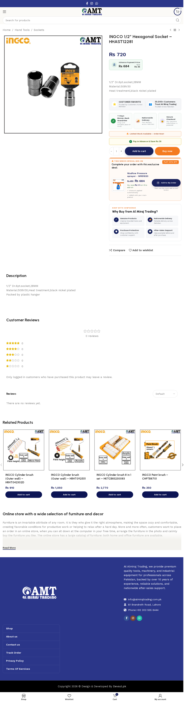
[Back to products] (175, 30)
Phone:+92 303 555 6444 (143, 610)
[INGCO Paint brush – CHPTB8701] (160, 450)
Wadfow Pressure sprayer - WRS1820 (137, 174)
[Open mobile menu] (4, 11)
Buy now (167, 151)
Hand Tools (22, 30)
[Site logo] (92, 11)
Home (7, 30)
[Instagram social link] (91, 3)
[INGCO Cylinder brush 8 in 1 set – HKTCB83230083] (115, 450)
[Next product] (179, 30)
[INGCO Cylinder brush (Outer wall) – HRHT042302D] (24, 450)
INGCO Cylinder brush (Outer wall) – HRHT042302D (19, 478)
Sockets (39, 30)
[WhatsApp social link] (96, 3)
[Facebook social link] (87, 3)
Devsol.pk (119, 686)
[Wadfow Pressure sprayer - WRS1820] (118, 185)
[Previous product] (170, 30)
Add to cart (139, 151)
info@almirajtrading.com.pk (144, 599)
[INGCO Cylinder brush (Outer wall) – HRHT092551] (69, 450)
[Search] (177, 20)
